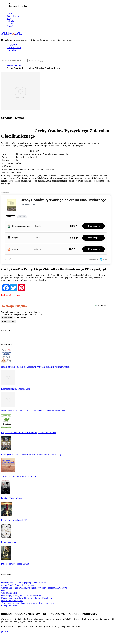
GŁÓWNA (12, 45)
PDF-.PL (11, 33)
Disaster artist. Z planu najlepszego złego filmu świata (25, 582)
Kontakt (10, 26)
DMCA (10, 52)
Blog (9, 18)
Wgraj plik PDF (8, 322)
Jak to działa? (13, 16)
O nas (9, 13)
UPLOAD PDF (14, 47)
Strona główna (14, 65)
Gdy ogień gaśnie (9, 593)
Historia (10, 23)
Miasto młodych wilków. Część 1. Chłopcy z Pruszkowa (26, 598)
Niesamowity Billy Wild (12, 600)
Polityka (10, 21)
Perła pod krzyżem (9, 605)
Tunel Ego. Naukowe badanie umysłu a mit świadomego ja (27, 603)
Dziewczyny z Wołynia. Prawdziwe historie (21, 595)
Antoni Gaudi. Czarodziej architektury (18, 585)
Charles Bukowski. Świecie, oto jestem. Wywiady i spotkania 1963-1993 (34, 588)
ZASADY (11, 50)
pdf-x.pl (4, 631)
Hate (3, 590)
